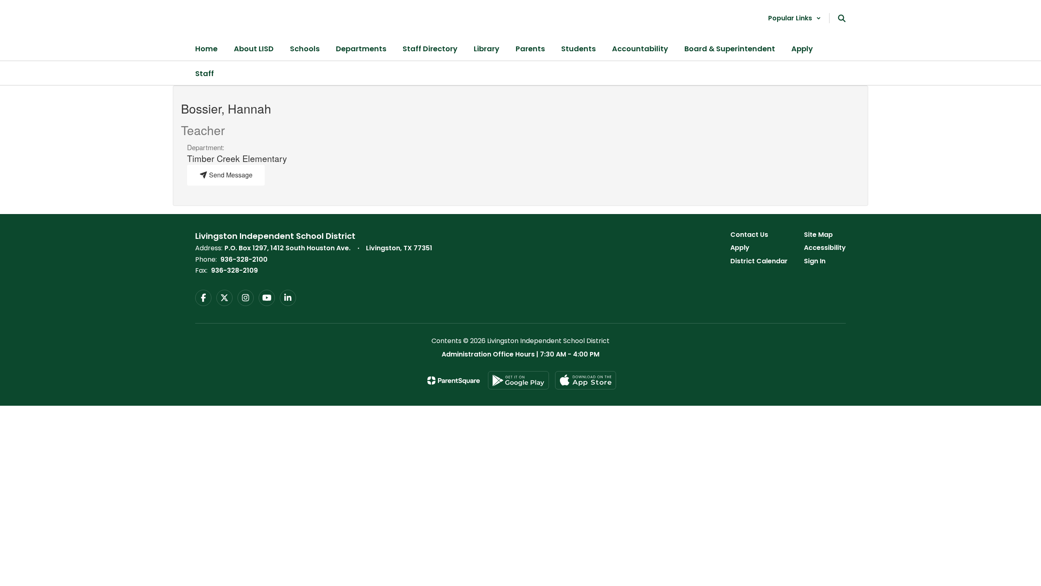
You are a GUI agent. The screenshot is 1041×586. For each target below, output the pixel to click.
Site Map (818, 234)
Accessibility (825, 247)
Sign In (814, 261)
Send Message (230, 174)
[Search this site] (842, 18)
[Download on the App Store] (585, 380)
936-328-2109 (234, 270)
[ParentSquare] (453, 380)
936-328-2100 (244, 259)
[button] (794, 18)
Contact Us (749, 234)
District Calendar (759, 261)
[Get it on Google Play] (518, 380)
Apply (739, 247)
